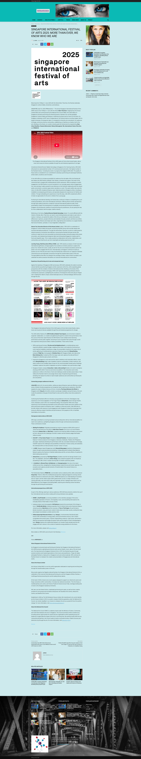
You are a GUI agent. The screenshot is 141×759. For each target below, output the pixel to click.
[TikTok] (94, 738)
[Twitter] (45, 44)
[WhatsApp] (52, 44)
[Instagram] (91, 738)
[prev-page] (32, 688)
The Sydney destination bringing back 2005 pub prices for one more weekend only (101, 71)
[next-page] (34, 688)
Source (33, 624)
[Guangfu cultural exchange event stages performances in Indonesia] (74, 674)
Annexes (63, 532)
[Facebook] (41, 44)
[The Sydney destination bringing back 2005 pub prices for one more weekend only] (89, 71)
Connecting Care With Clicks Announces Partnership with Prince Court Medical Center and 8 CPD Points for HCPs (43, 644)
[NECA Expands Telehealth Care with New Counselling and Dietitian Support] (57, 674)
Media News (37, 24)
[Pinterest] (48, 44)
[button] (108, 20)
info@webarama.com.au (63, 744)
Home (32, 24)
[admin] (32, 40)
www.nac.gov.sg (66, 620)
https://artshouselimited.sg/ (57, 603)
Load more (97, 85)
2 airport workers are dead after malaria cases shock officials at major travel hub (101, 79)
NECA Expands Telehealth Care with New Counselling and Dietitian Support (56, 683)
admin (35, 40)
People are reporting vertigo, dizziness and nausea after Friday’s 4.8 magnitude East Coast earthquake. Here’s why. (97, 95)
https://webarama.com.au (48, 654)
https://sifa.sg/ (52, 528)
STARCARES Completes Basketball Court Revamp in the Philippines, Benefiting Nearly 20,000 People (38, 683)
